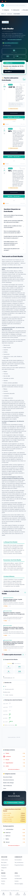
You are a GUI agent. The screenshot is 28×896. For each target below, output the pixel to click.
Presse (3, 883)
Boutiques (9, 13)
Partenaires (4, 878)
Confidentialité (18, 878)
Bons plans (4, 862)
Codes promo (16, 10)
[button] (14, 104)
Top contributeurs (19, 862)
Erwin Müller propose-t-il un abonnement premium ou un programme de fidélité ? (11, 243)
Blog (2, 870)
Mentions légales (19, 883)
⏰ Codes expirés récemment (12, 654)
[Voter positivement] (4, 85)
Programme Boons (19, 865)
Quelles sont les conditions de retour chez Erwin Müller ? (13, 226)
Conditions (17, 876)
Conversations (18, 859)
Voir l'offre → (8, 71)
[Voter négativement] (4, 89)
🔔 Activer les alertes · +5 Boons (15, 802)
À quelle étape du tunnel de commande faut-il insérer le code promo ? (13, 237)
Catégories (6, 10)
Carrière (3, 881)
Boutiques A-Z (4, 865)
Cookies (17, 881)
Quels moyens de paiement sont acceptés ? (11, 249)
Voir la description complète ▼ (14, 39)
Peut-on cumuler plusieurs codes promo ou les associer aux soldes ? (12, 231)
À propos (3, 876)
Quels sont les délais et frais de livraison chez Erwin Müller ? (13, 216)
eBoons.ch (3, 13)
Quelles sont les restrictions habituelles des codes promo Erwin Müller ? (13, 221)
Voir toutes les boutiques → (14, 769)
